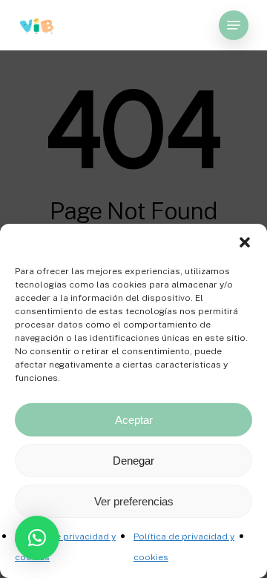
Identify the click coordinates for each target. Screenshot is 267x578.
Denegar (133, 460)
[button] (244, 242)
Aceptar (134, 419)
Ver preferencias (134, 501)
